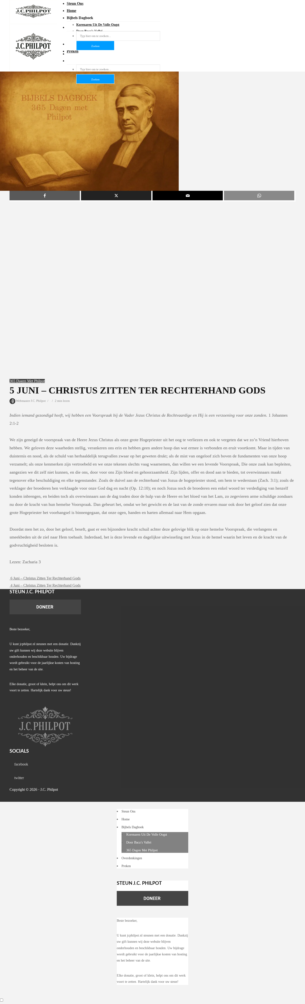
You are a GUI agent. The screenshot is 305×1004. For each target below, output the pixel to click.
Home (71, 11)
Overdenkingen (132, 858)
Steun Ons (75, 3)
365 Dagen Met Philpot (27, 381)
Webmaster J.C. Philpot (30, 401)
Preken (126, 866)
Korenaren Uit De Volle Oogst (146, 834)
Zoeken (95, 79)
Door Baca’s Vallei (138, 842)
